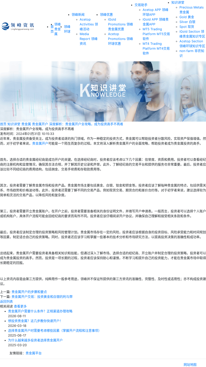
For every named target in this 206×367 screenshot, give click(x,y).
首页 (3, 124)
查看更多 (20, 306)
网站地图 (190, 365)
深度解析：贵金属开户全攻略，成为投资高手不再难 (86, 124)
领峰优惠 (106, 15)
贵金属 (26, 124)
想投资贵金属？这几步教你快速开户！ (35, 321)
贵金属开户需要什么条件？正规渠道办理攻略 (40, 311)
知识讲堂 (177, 2)
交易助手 (141, 5)
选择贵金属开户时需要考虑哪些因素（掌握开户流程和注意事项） (54, 330)
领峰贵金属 (57, 29)
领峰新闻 (78, 15)
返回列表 (6, 301)
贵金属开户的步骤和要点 (29, 292)
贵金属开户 (40, 124)
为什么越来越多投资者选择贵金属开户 (35, 340)
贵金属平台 (34, 353)
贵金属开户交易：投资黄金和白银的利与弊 (42, 297)
